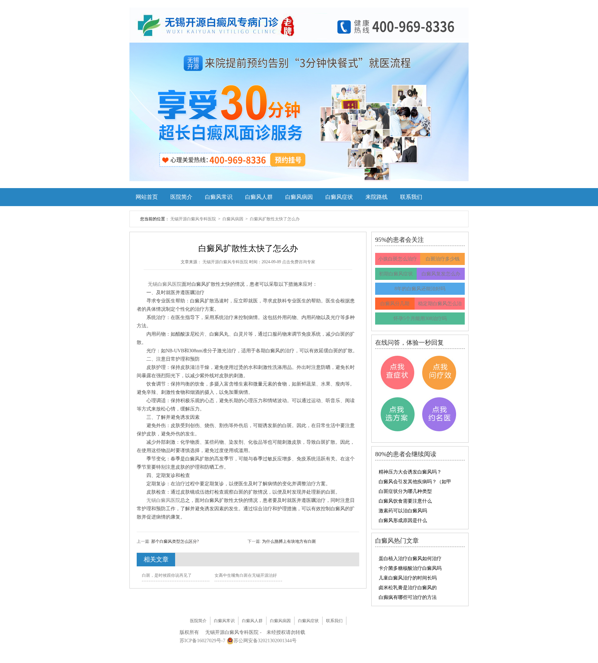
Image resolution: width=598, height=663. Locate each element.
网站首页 (147, 197)
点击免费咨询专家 (298, 261)
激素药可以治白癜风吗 (403, 510)
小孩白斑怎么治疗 (397, 259)
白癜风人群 (259, 197)
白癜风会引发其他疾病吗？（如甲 (415, 481)
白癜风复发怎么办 (441, 273)
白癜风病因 (299, 197)
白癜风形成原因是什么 (403, 520)
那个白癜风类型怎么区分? (174, 541)
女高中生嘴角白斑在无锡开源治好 (246, 575)
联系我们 (411, 197)
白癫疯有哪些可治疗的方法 (408, 597)
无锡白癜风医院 (165, 284)
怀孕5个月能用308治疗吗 (420, 318)
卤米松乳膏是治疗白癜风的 (408, 587)
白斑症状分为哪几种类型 (405, 491)
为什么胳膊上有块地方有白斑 (288, 541)
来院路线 (376, 197)
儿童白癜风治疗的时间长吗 (408, 578)
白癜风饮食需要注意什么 (405, 501)
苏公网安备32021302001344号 (265, 640)
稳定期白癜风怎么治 (440, 303)
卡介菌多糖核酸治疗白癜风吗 (410, 568)
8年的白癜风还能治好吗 (420, 288)
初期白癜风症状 (396, 273)
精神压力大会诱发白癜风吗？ (410, 472)
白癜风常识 (219, 197)
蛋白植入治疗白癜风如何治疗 (410, 558)
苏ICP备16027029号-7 (202, 640)
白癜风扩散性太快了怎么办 (275, 218)
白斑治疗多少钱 (443, 259)
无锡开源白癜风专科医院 (193, 218)
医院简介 (181, 197)
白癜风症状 (339, 197)
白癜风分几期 (394, 303)
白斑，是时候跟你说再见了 (167, 575)
